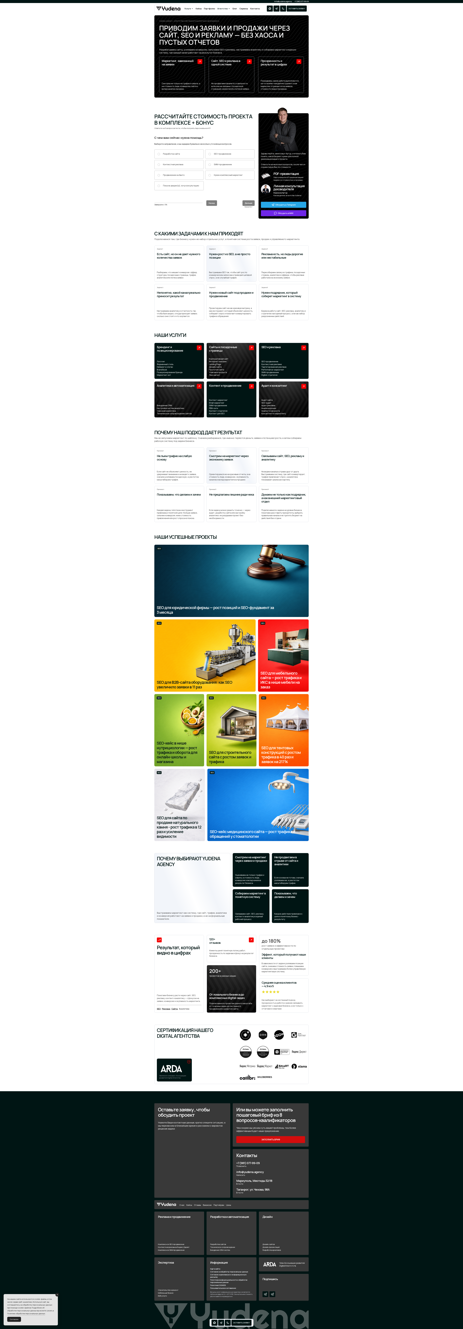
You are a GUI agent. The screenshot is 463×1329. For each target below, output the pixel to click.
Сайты (174, 1009)
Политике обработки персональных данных (26, 1313)
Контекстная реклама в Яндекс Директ (173, 1247)
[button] (188, 8)
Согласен (14, 1319)
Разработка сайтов (218, 1244)
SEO (159, 1009)
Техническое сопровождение (222, 1247)
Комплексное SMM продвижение (171, 1250)
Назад (212, 203)
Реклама (166, 1009)
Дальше (248, 203)
